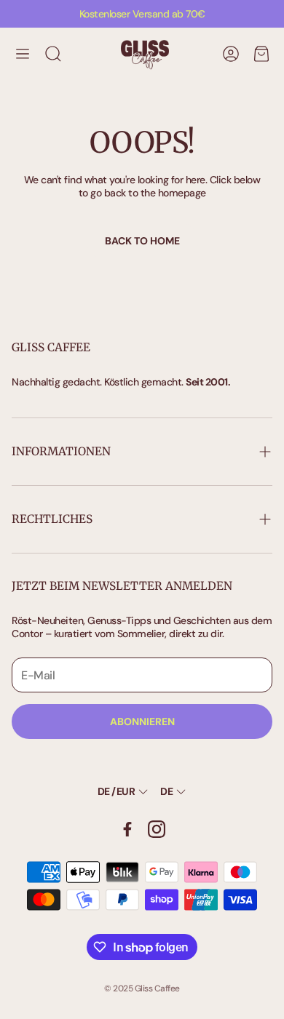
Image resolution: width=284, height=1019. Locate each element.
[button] (22, 54)
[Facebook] (127, 829)
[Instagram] (156, 829)
